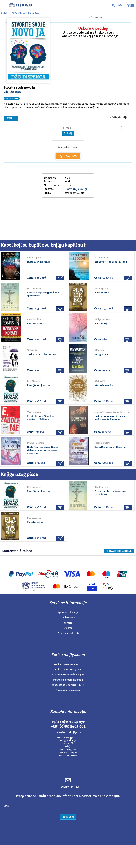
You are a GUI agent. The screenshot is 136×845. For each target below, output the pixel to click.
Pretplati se (68, 817)
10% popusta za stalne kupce (68, 674)
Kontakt (68, 622)
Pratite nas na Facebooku (68, 664)
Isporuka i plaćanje (68, 612)
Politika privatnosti (68, 633)
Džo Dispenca (12, 91)
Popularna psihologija (25, 13)
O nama (68, 627)
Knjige (4, 13)
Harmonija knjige (76, 189)
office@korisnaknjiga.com (68, 732)
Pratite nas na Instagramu (68, 669)
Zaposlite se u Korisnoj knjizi (68, 684)
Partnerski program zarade (68, 679)
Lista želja (70, 156)
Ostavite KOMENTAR (119, 551)
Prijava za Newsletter (68, 690)
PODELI (10, 118)
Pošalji (68, 133)
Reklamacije (68, 617)
